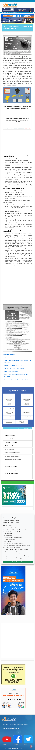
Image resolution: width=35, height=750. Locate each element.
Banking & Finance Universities (9, 413)
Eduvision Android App (13, 732)
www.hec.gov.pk (9, 227)
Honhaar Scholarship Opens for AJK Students (15, 383)
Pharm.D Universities (26, 404)
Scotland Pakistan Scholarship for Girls (14, 368)
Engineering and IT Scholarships (13, 459)
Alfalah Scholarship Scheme (11, 371)
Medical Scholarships (10, 463)
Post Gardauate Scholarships (12, 456)
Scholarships (7, 34)
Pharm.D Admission (9, 404)
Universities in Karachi (9, 416)
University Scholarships (11, 466)
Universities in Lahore (27, 412)
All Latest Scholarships (10, 432)
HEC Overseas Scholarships (12, 446)
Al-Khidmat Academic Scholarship (13, 365)
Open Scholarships (10, 435)
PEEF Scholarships (9, 449)
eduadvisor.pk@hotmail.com (11, 728)
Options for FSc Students (21, 422)
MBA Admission (27, 394)
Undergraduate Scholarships (12, 452)
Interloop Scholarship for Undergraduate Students (17, 380)
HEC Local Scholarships (11, 442)
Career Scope (9, 422)
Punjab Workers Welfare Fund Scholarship (14, 357)
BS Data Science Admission (26, 400)
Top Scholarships (22, 428)
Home (3, 34)
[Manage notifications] (31, 746)
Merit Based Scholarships (11, 473)
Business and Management (12, 470)
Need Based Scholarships (11, 477)
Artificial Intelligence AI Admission (26, 417)
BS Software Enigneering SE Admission (9, 409)
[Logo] (17, 718)
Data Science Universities (9, 400)
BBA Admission (27, 409)
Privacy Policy (20, 746)
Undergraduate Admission (9, 394)
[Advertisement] (17, 142)
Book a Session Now (17, 562)
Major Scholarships (10, 439)
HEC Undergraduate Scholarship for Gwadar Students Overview (17, 107)
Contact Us (12, 746)
